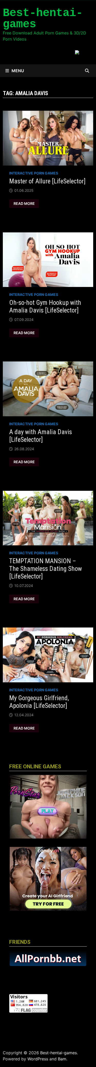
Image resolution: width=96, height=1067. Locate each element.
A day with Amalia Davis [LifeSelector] (40, 435)
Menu (18, 70)
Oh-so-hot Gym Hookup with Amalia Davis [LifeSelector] (45, 306)
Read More (26, 203)
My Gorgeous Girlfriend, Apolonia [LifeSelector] (39, 701)
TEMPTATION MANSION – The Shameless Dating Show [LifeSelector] (45, 568)
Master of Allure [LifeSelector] (47, 181)
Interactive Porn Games (33, 173)
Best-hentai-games (43, 19)
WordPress (37, 1058)
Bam (62, 1058)
